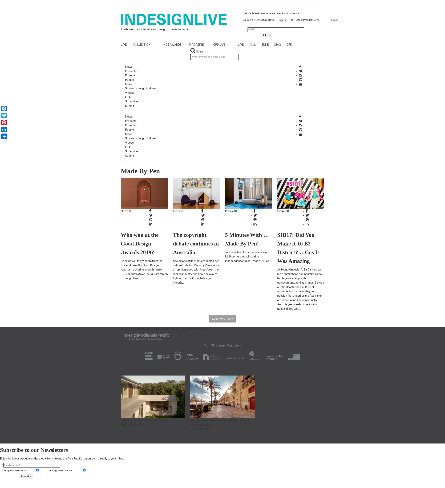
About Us (126, 329)
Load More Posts (222, 318)
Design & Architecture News (258, 20)
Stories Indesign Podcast (140, 88)
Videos (129, 92)
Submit (129, 105)
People (129, 79)
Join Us (267, 35)
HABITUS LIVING (132, 424)
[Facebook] (4, 108)
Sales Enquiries (169, 329)
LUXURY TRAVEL (201, 429)
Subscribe (131, 101)
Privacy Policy (203, 329)
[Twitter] (4, 115)
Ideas (128, 84)
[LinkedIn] (4, 129)
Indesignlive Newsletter (14, 470)
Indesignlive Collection (61, 470)
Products (130, 71)
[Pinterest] (4, 122)
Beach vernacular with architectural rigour (147, 420)
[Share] (4, 136)
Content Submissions (146, 329)
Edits (128, 97)
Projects (130, 75)
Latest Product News (307, 20)
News (128, 66)
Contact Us (186, 329)
